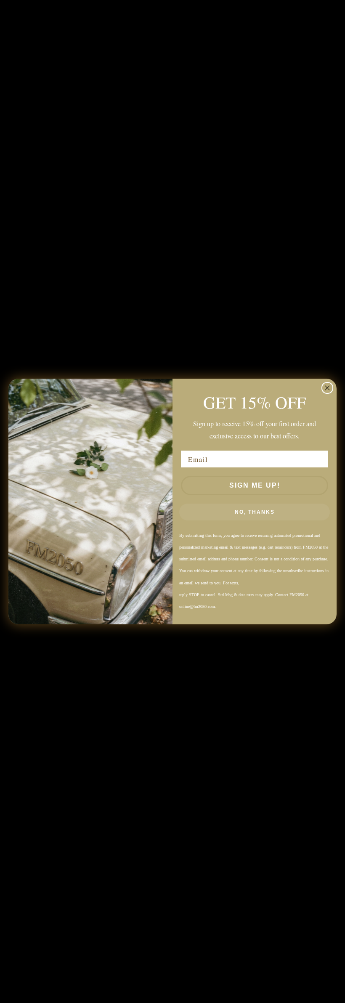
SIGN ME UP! (254, 485)
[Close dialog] (327, 388)
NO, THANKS (255, 512)
